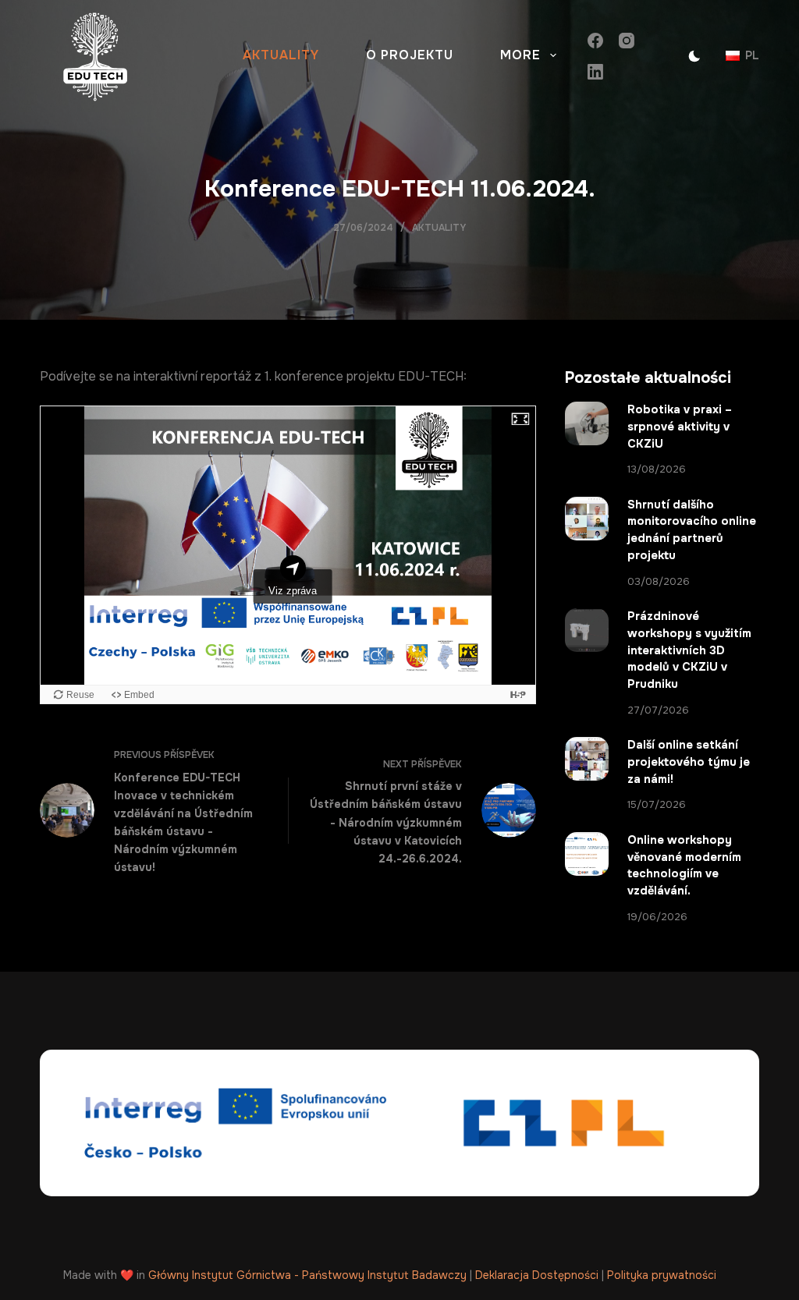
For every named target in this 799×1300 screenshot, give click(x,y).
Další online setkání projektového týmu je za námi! (688, 762)
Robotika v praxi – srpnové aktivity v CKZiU (679, 426)
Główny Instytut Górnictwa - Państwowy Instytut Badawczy (307, 1275)
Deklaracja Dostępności (536, 1275)
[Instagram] (626, 40)
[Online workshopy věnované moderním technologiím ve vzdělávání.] (587, 854)
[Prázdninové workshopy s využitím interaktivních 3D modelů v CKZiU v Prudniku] (587, 630)
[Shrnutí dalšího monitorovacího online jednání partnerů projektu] (587, 518)
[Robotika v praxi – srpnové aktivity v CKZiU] (587, 423)
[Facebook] (595, 40)
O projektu (409, 55)
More (520, 55)
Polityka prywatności (661, 1275)
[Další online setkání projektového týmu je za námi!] (587, 759)
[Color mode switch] (694, 56)
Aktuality (281, 55)
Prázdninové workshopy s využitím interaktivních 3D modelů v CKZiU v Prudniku (689, 650)
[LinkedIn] (595, 72)
